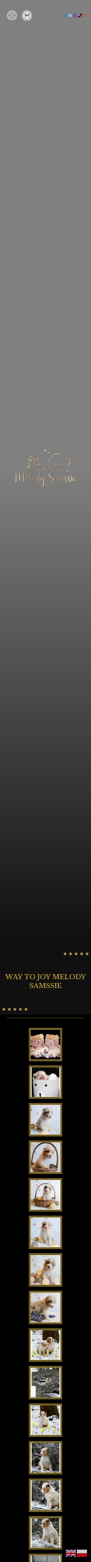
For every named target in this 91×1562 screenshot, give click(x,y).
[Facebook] (65, 15)
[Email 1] (85, 15)
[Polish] (82, 1553)
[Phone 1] (80, 15)
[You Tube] (70, 15)
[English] (71, 1553)
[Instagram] (75, 15)
